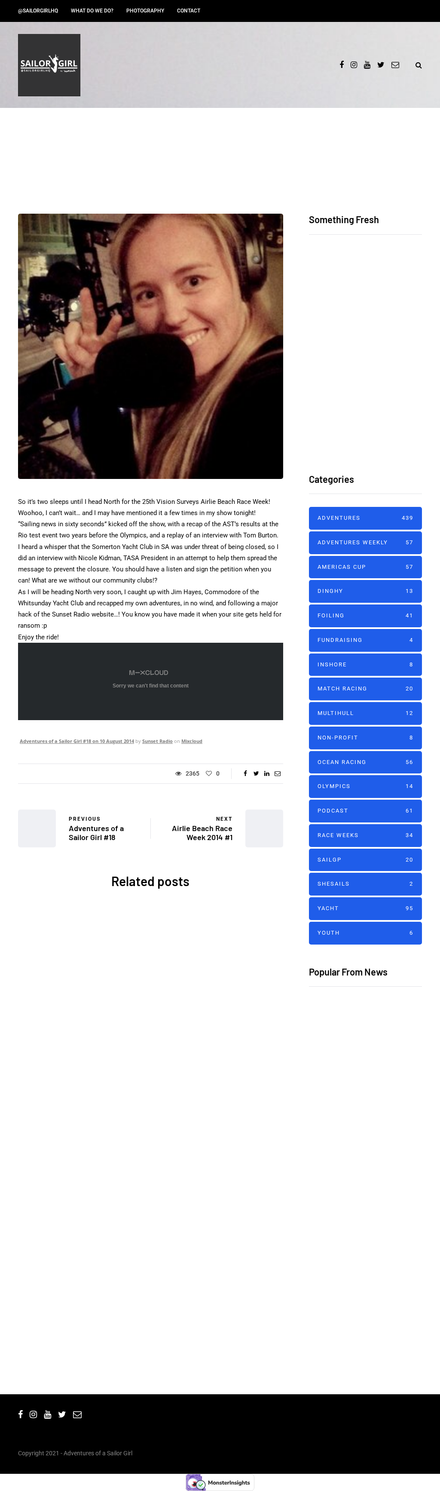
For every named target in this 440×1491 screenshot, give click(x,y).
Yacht (101, 1163)
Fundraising (365, 640)
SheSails (99, 967)
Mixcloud (191, 741)
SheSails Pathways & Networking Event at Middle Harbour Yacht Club (84, 1060)
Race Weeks (365, 835)
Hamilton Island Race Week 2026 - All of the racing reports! (395, 309)
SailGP (365, 859)
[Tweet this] (256, 773)
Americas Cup (238, 967)
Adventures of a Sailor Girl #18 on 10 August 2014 (77, 741)
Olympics (365, 786)
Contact (188, 11)
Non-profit (365, 737)
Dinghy (365, 591)
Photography (145, 11)
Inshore (365, 664)
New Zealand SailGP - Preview (360, 1064)
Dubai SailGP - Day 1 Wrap (352, 1118)
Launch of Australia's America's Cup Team (216, 1048)
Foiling (365, 615)
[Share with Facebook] (245, 773)
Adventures (58, 967)
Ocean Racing (61, 1163)
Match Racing (365, 688)
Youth (365, 933)
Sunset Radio (157, 741)
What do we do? (92, 11)
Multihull (365, 713)
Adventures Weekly (365, 542)
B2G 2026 (84, 1212)
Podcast (365, 810)
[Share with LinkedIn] (267, 773)
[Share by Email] (277, 773)
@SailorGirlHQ (38, 11)
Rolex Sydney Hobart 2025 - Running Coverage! (217, 1232)
